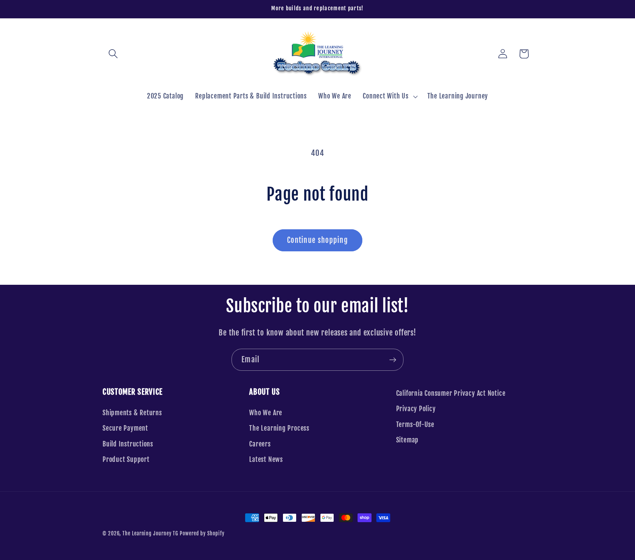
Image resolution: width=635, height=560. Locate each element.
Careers (259, 444)
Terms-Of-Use (415, 424)
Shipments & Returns (132, 413)
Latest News (266, 459)
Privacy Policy (416, 409)
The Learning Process (279, 428)
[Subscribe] (392, 360)
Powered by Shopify (202, 533)
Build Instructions (128, 444)
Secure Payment (125, 428)
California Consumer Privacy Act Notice (451, 393)
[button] (113, 53)
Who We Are (265, 413)
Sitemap (407, 440)
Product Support (126, 459)
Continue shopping (317, 240)
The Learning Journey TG (150, 533)
